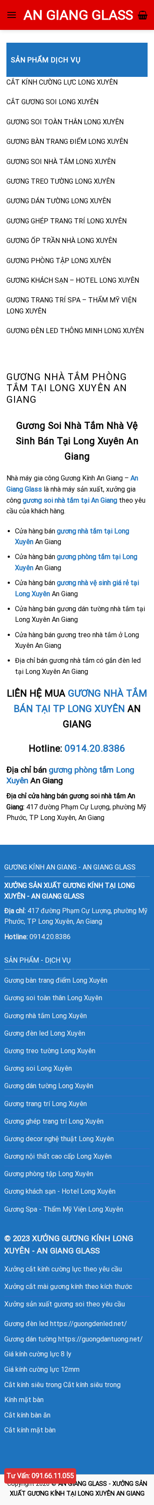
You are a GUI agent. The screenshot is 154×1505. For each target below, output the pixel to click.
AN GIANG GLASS (78, 15)
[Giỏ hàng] (143, 15)
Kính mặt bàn (24, 1400)
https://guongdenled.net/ (88, 1324)
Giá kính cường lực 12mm (42, 1369)
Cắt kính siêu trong (92, 1385)
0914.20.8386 (95, 748)
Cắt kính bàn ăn (27, 1415)
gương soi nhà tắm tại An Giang (70, 500)
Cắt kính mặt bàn (30, 1430)
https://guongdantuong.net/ (100, 1339)
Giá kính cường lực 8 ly (37, 1354)
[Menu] (11, 14)
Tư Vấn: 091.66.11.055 (40, 1476)
